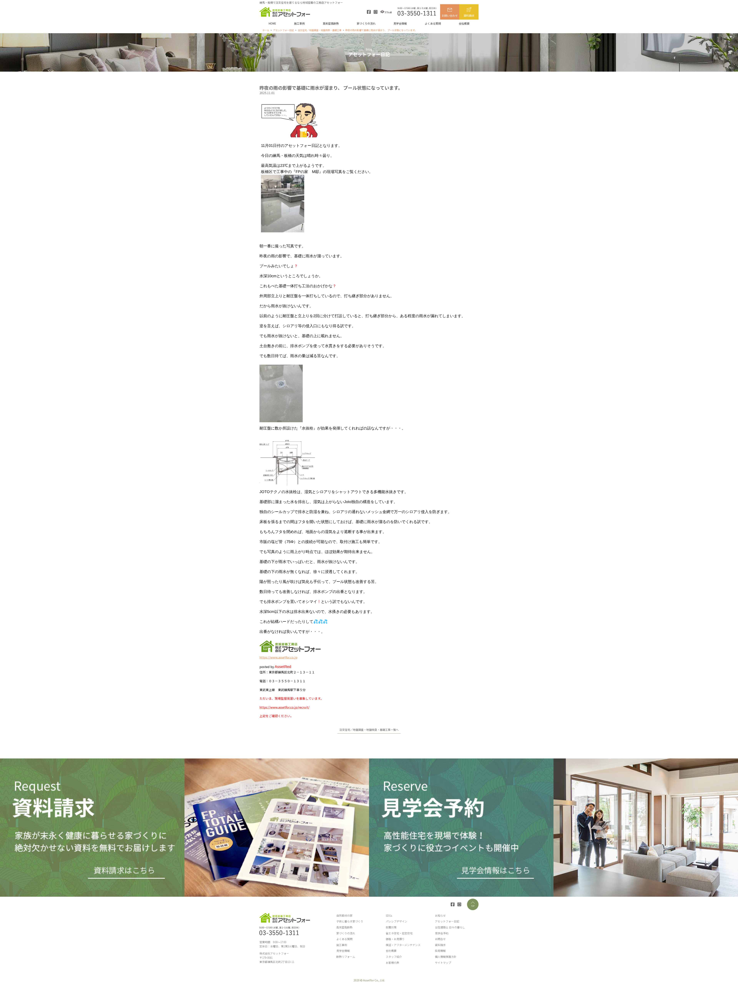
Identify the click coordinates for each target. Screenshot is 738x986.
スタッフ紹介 (394, 957)
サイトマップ (443, 962)
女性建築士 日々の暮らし (450, 927)
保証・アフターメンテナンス (403, 945)
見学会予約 (441, 933)
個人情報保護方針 (445, 957)
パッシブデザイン (396, 921)
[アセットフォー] (284, 12)
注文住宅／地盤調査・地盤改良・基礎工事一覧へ (369, 730)
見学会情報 (400, 23)
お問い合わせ (450, 15)
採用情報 (440, 951)
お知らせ (440, 915)
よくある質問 (433, 23)
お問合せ (440, 939)
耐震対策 (391, 927)
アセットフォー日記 (447, 921)
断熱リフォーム (345, 957)
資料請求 (469, 15)
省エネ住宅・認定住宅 (399, 933)
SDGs (389, 915)
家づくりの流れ (366, 23)
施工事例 (299, 23)
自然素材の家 (344, 915)
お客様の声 (392, 962)
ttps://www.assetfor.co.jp (279, 657)
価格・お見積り (395, 939)
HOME (272, 23)
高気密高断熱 (331, 23)
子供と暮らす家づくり (349, 921)
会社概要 (464, 23)
